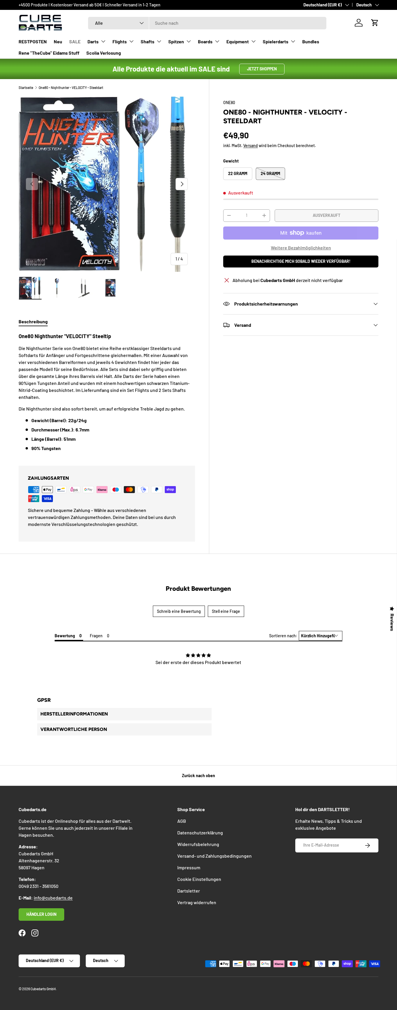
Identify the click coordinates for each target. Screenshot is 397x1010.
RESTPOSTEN (33, 41)
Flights (119, 41)
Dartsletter (188, 890)
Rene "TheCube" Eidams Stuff (49, 53)
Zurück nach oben (198, 775)
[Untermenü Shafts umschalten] (158, 41)
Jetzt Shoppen (262, 68)
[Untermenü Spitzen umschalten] (188, 41)
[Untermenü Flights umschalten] (131, 41)
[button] (375, 22)
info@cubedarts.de (53, 897)
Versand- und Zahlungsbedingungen (214, 856)
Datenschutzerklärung (200, 832)
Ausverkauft (326, 215)
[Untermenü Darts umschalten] (103, 41)
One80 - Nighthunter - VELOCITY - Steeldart (71, 87)
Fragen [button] (96, 635)
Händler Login (41, 914)
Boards (205, 41)
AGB (181, 821)
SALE (75, 41)
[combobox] (207, 23)
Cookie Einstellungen (199, 879)
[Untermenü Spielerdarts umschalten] (292, 41)
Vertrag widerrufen (196, 902)
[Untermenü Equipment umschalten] (253, 41)
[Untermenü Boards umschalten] (217, 41)
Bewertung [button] (65, 635)
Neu (58, 41)
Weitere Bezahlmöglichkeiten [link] (301, 247)
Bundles (310, 41)
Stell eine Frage (226, 611)
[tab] (33, 321)
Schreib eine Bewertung (179, 611)
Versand (250, 145)
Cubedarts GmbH (43, 989)
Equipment (237, 41)
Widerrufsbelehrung (198, 844)
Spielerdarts (275, 41)
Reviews (392, 622)
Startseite (26, 87)
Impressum (188, 867)
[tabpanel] (107, 392)
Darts (93, 41)
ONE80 (229, 102)
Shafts (147, 41)
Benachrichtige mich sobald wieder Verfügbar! (300, 261)
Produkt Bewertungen (198, 589)
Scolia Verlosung (103, 53)
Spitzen (176, 41)
